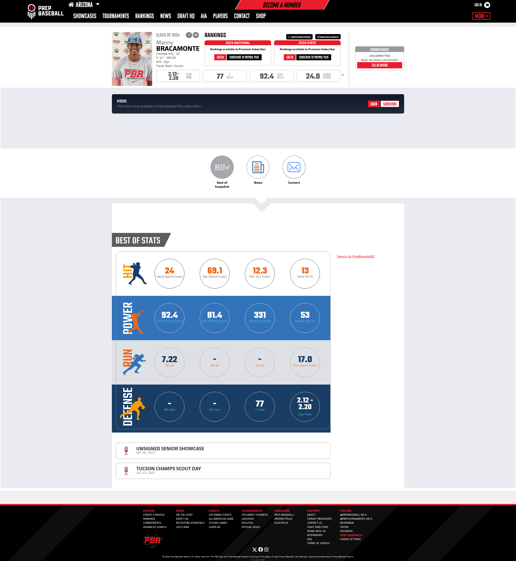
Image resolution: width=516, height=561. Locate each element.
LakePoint (247, 518)
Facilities (247, 523)
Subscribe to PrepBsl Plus (244, 57)
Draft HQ (186, 16)
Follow (345, 511)
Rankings (144, 16)
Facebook (346, 531)
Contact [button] (242, 16)
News (180, 511)
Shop (261, 16)
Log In (478, 5)
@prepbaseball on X (353, 514)
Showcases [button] (84, 16)
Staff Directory (317, 527)
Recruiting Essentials (190, 523)
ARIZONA (85, 5)
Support (313, 511)
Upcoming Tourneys (254, 514)
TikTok (344, 527)
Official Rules (250, 527)
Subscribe (389, 104)
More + (481, 16)
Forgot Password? (319, 518)
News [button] (165, 16)
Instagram (347, 523)
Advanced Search (154, 527)
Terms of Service (318, 543)
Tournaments (116, 16)
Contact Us (314, 523)
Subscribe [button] (282, 511)
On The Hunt (184, 514)
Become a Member (281, 5)
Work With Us (316, 531)
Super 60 (214, 527)
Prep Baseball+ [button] (351, 535)
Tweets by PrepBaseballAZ (356, 256)
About (311, 514)
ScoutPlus (281, 523)
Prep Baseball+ (284, 514)
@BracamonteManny (301, 37)
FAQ (309, 539)
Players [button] (220, 16)
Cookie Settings (350, 539)
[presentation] (343, 75)
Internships (314, 535)
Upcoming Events (220, 514)
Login (373, 104)
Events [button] (214, 511)
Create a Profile (154, 514)
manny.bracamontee (329, 37)
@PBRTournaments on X (356, 518)
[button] (222, 172)
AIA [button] (204, 16)
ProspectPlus (283, 518)
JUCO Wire (182, 527)
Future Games (218, 523)
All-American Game (221, 518)
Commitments (152, 523)
